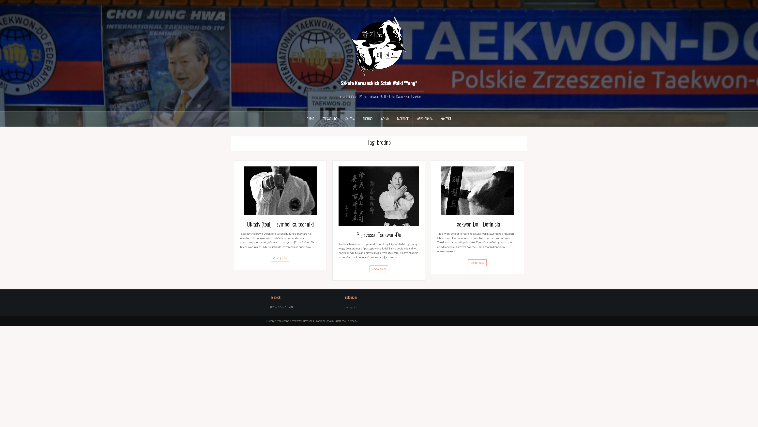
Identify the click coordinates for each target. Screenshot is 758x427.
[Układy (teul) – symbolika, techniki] (280, 190)
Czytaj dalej (280, 258)
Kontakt (446, 118)
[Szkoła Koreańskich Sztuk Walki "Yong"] (379, 45)
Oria (328, 320)
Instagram (350, 307)
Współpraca (425, 118)
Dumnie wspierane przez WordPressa (289, 320)
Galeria (350, 118)
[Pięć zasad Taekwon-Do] (379, 195)
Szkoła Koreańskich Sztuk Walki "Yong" (379, 82)
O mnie (310, 118)
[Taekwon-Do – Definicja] (477, 190)
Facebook (403, 118)
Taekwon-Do (329, 118)
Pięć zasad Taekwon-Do (378, 235)
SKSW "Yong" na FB (281, 307)
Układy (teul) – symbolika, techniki (280, 224)
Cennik (385, 118)
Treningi (368, 118)
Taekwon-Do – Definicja (477, 224)
